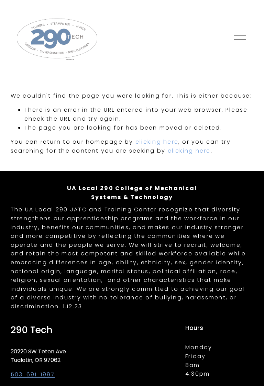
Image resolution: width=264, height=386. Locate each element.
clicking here (156, 142)
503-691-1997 (33, 374)
